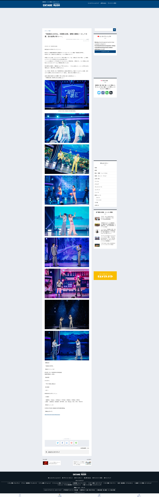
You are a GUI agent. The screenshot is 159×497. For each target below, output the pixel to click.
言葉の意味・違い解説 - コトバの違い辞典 (106, 490)
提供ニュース (98, 195)
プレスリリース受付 (112, 3)
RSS (111, 94)
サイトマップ (108, 477)
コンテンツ (97, 189)
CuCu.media (98, 199)
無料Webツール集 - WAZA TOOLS (87, 490)
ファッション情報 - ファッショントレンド (62, 483)
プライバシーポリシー (68, 477)
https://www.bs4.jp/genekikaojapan (52, 414)
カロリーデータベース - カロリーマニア (53, 490)
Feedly (107, 94)
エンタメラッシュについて (93, 3)
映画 (96, 170)
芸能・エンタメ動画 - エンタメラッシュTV (92, 484)
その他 (96, 202)
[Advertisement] (79, 17)
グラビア (97, 184)
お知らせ (97, 205)
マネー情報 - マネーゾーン (110, 483)
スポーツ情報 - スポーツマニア (95, 483)
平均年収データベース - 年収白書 (71, 490)
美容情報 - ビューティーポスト (79, 483)
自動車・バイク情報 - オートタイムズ (143, 483)
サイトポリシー (79, 477)
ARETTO (98, 197)
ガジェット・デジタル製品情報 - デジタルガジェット (70, 484)
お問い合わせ (103, 3)
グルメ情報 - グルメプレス (14, 483)
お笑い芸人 (97, 178)
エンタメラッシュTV (105, 51)
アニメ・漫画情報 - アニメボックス (29, 483)
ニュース (97, 192)
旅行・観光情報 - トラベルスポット (125, 483)
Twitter (99, 94)
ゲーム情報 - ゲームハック (45, 483)
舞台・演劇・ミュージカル (101, 173)
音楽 (88, 448)
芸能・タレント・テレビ (100, 176)
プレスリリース (98, 187)
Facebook (103, 94)
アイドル (97, 181)
